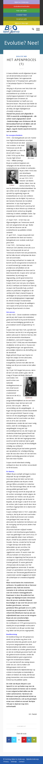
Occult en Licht (21, 19)
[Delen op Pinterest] (24, 740)
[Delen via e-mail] (34, 740)
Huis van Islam (21, 10)
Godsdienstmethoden (21, 6)
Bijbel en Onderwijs (21, 2)
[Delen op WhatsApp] (19, 740)
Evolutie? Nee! (21, 15)
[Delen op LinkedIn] (29, 740)
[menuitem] (21, 2)
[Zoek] (32, 29)
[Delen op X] (13, 740)
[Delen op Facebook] (8, 740)
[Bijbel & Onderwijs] (17, 29)
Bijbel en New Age (21, 23)
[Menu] (37, 29)
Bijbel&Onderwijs (32, 759)
